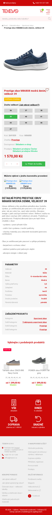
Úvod (5, 25)
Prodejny (31, 469)
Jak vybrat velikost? (29, 105)
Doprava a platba (34, 458)
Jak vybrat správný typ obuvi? (13, 483)
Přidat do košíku (35, 164)
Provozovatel (33, 466)
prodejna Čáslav (29, 149)
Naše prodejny (10, 3)
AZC (40, 512)
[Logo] (10, 11)
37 (26, 110)
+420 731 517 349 (42, 3)
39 (11, 117)
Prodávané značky (34, 479)
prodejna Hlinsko (30, 151)
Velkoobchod (33, 487)
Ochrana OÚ (42, 510)
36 (11, 110)
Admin (15, 510)
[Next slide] (45, 367)
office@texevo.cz (10, 458)
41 (41, 117)
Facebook (36, 496)
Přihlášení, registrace (35, 462)
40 (26, 117)
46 (41, 123)
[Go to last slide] (6, 367)
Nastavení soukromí (27, 510)
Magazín (31, 483)
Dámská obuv (15, 25)
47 (11, 129)
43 (11, 123)
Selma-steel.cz (33, 490)
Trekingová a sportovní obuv (34, 322)
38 (41, 110)
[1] (49, 18)
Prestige (15, 140)
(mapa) (17, 448)
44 (26, 123)
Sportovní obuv (27, 25)
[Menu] (48, 11)
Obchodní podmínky (35, 448)
